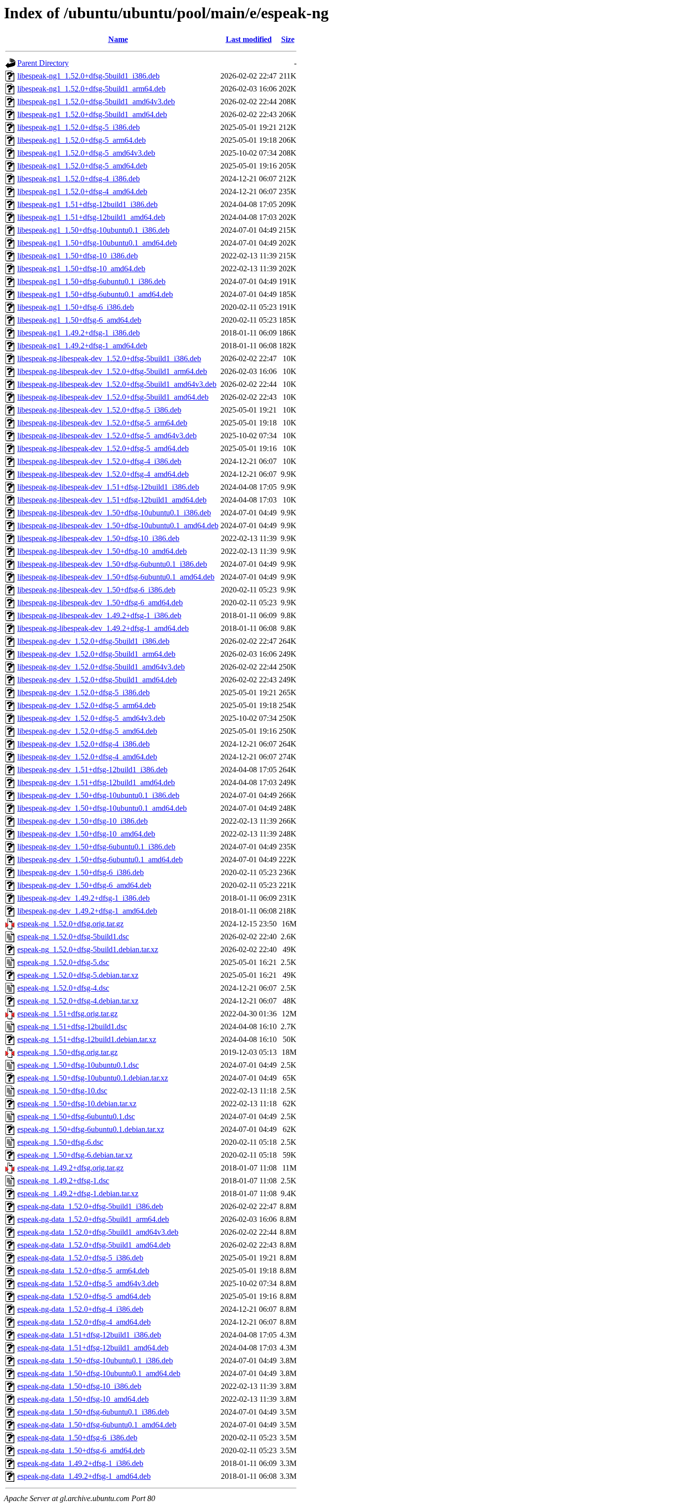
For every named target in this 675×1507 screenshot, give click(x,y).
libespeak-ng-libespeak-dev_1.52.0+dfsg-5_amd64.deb (103, 448)
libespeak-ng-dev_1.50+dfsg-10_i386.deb (82, 821)
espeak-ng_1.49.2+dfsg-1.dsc (63, 1180)
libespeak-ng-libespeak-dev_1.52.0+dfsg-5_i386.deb (99, 410)
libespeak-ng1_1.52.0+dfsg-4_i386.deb (78, 178)
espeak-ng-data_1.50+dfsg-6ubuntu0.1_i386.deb (93, 1412)
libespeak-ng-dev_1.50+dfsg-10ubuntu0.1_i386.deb (98, 795)
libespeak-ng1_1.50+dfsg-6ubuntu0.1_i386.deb (91, 281)
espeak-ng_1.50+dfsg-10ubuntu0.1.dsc (78, 1065)
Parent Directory (43, 63)
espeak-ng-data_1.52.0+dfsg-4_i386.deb (80, 1309)
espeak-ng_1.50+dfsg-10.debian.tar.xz (76, 1103)
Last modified (249, 39)
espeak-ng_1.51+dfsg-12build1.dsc (72, 1026)
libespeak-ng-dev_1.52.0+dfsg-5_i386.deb (83, 692)
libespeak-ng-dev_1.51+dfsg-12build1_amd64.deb (96, 782)
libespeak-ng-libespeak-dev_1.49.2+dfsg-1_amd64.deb (103, 628)
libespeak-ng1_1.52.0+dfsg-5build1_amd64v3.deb (96, 101)
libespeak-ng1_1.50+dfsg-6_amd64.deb (79, 320)
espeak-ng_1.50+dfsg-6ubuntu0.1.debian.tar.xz (90, 1129)
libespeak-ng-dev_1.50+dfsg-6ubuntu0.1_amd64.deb (100, 859)
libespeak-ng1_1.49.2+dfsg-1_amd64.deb (82, 345)
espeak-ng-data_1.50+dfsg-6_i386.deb (77, 1437)
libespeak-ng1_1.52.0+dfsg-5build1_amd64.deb (92, 114)
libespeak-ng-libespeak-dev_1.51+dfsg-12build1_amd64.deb (112, 500)
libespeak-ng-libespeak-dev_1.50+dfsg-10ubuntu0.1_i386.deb (114, 512)
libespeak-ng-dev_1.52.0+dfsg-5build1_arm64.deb (96, 654)
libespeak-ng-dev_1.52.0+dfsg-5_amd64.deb (87, 731)
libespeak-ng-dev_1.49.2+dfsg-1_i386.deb (83, 898)
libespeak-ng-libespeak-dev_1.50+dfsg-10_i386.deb (98, 538)
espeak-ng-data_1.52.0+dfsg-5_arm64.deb (83, 1270)
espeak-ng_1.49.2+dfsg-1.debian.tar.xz (77, 1193)
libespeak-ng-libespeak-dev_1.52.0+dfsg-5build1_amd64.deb (113, 397)
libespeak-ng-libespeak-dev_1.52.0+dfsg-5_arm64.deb (102, 423)
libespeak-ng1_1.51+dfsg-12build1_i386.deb (87, 204)
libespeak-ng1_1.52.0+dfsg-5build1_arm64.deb (91, 88)
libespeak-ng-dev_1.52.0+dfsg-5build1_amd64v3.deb (101, 667)
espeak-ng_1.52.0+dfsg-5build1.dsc (73, 936)
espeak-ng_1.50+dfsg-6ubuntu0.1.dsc (76, 1116)
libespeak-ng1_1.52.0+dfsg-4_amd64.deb (82, 191)
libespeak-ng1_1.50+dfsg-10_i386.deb (77, 255)
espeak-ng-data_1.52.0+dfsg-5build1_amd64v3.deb (97, 1232)
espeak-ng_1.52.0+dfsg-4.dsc (63, 988)
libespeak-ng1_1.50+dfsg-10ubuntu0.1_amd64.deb (97, 243)
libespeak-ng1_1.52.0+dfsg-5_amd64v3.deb (86, 153)
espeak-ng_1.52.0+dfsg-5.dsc (63, 962)
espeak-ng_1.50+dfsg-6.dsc (60, 1142)
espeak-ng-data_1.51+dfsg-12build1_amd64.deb (93, 1347)
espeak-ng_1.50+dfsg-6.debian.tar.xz (74, 1155)
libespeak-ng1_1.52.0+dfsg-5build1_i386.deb (88, 76)
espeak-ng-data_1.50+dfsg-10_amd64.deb (83, 1399)
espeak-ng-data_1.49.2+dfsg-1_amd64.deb (84, 1476)
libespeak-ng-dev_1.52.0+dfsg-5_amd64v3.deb (91, 718)
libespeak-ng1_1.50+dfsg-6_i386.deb (75, 307)
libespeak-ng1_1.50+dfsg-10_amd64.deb (81, 268)
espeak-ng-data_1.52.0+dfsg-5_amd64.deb (84, 1296)
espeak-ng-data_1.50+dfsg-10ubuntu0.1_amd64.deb (98, 1373)
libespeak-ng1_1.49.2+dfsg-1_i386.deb (78, 333)
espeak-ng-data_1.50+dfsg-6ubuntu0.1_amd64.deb (96, 1425)
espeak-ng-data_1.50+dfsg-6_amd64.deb (81, 1450)
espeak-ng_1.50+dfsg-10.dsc (62, 1091)
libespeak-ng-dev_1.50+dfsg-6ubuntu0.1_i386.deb (96, 846)
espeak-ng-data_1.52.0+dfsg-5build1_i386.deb (90, 1206)
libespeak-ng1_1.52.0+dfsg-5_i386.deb (78, 127)
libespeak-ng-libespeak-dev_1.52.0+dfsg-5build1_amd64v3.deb (116, 384)
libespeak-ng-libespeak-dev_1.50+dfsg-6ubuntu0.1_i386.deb (112, 564)
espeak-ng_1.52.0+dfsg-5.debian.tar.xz (77, 975)
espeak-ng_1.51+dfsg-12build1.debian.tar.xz (86, 1039)
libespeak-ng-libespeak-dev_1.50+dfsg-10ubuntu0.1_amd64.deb (117, 525)
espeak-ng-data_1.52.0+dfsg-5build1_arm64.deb (93, 1219)
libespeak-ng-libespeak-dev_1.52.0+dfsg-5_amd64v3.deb (107, 435)
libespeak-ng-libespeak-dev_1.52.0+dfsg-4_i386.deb (99, 461)
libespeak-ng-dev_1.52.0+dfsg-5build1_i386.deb (93, 641)
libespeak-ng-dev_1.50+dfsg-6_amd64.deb (84, 885)
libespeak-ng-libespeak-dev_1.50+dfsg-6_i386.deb (96, 590)
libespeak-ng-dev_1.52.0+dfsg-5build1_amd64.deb (97, 679)
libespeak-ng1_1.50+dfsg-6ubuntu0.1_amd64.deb (95, 294)
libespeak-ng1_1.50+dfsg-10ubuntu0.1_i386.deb (93, 230)
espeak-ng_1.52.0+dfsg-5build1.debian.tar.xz (87, 949)
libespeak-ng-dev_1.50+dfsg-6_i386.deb (80, 872)
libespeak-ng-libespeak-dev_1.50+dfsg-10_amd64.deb (102, 551)
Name (118, 39)
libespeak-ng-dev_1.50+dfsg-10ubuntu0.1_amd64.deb (102, 808)
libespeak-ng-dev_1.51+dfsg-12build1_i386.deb (92, 769)
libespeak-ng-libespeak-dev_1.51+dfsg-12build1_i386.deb (108, 487)
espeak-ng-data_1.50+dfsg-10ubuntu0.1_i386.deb (95, 1360)
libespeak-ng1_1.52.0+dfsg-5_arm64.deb (81, 140)
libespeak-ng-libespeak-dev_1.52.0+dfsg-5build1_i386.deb (109, 358)
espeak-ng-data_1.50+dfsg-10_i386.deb (79, 1386)
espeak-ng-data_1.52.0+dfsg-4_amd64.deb (84, 1322)
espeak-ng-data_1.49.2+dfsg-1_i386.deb (80, 1463)
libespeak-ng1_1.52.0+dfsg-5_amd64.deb (82, 166)
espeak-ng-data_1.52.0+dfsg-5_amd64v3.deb (88, 1283)
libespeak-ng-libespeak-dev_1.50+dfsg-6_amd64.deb (100, 602)
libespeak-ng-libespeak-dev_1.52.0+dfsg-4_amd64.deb (103, 474)
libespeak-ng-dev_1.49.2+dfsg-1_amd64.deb (87, 911)
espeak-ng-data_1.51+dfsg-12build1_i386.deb (89, 1335)
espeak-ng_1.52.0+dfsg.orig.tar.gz (70, 924)
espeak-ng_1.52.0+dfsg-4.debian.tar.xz (77, 1001)
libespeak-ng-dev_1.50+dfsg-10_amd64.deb (86, 834)
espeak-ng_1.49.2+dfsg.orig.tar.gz (70, 1168)
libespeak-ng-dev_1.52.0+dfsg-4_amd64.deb (87, 757)
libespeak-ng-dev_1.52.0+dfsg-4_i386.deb (83, 744)
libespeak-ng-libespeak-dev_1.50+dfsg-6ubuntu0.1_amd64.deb (115, 577)
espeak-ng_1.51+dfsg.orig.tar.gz (67, 1013)
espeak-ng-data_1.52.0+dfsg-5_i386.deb (80, 1258)
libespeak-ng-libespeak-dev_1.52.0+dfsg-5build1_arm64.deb (112, 371)
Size (288, 39)
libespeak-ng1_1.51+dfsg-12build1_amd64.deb (91, 217)
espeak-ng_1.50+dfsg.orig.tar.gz (67, 1052)
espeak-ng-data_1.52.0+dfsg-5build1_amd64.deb (93, 1245)
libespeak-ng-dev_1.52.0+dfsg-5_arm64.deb (86, 705)
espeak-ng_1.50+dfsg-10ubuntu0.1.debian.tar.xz (92, 1078)
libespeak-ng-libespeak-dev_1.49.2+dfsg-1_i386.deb (99, 615)
